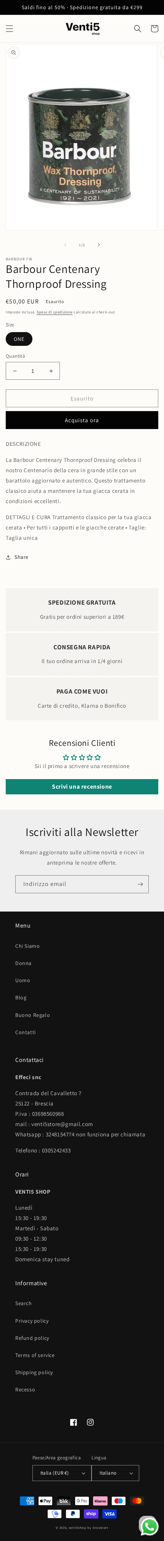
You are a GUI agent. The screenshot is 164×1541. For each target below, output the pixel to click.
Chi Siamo (27, 945)
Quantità (15, 356)
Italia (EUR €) (54, 1473)
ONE (19, 339)
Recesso (25, 1389)
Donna (23, 963)
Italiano (108, 1473)
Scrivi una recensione (82, 787)
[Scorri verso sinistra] (65, 244)
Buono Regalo (32, 1015)
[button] (9, 28)
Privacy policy (31, 1320)
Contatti (25, 1032)
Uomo (22, 980)
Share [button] (21, 556)
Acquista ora (82, 420)
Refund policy (32, 1337)
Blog (20, 997)
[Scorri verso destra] (98, 244)
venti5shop (78, 1527)
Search (23, 1303)
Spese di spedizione (54, 312)
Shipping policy (34, 1372)
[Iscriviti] (140, 884)
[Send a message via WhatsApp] (149, 1526)
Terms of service (35, 1355)
